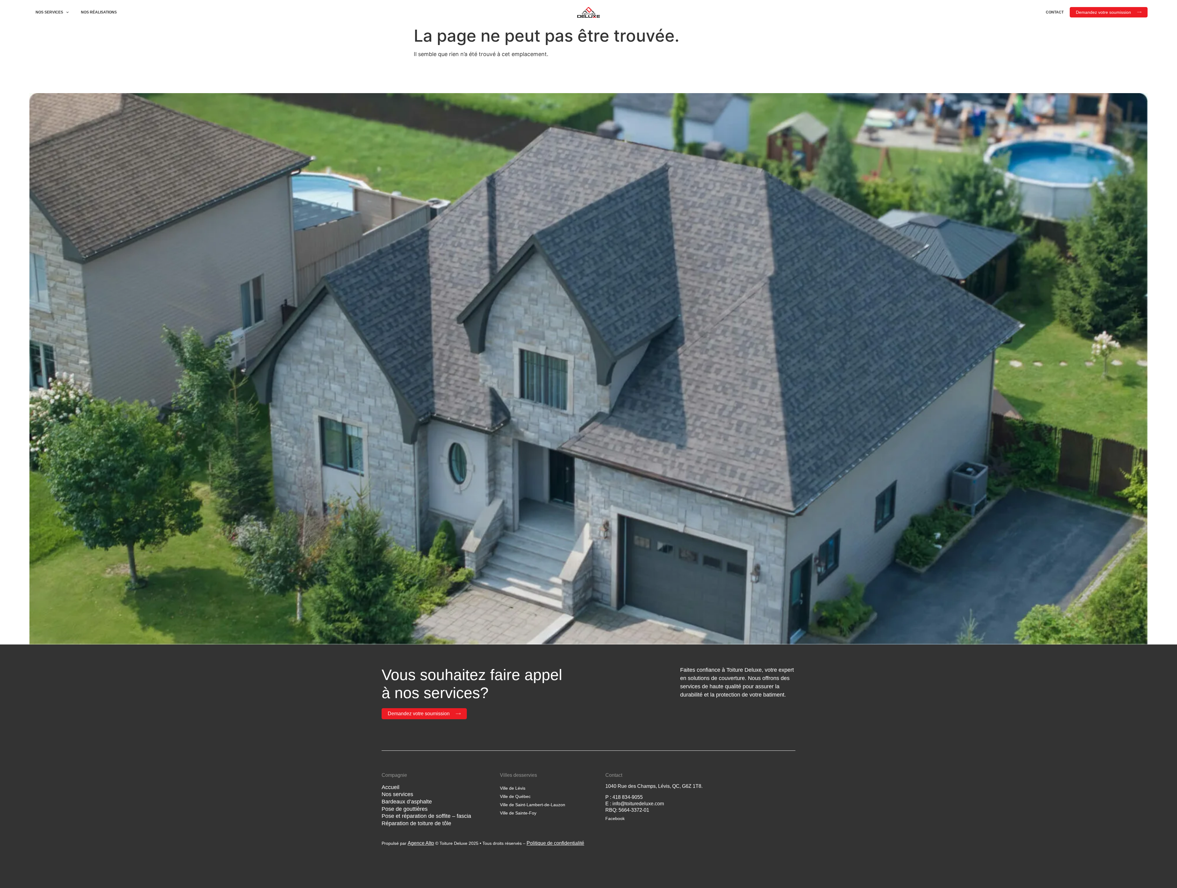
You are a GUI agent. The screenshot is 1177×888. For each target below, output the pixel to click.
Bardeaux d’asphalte (407, 802)
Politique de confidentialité (555, 843)
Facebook (615, 818)
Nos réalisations (99, 12)
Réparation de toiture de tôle (416, 823)
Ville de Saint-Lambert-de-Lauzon (532, 804)
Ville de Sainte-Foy (518, 813)
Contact (1055, 12)
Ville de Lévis (512, 788)
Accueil (390, 787)
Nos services (49, 12)
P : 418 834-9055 (624, 797)
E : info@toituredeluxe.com (634, 803)
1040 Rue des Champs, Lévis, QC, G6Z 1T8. (654, 786)
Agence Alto (421, 843)
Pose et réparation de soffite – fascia (426, 816)
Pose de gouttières (405, 809)
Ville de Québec (515, 796)
